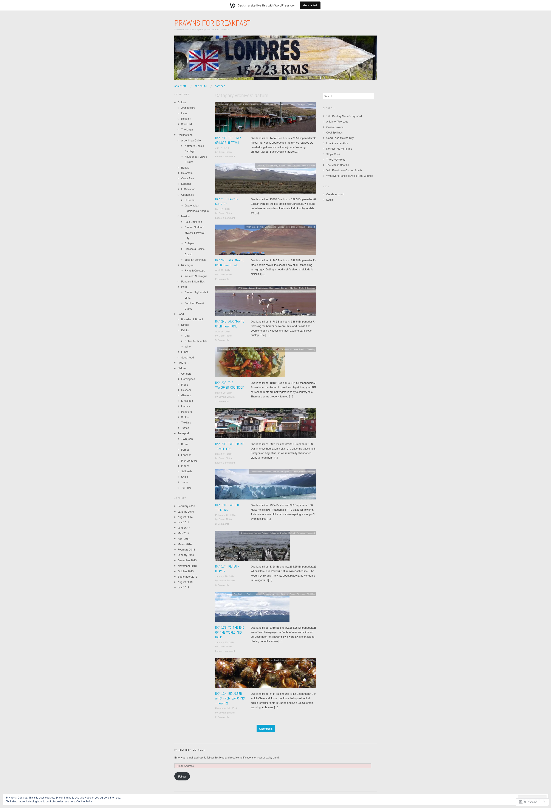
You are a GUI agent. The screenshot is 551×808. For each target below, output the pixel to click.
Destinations (256, 104)
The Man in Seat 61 (337, 165)
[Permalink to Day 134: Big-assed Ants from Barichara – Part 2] (265, 674)
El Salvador (188, 189)
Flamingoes (274, 287)
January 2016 (186, 511)
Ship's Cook (333, 154)
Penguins (301, 532)
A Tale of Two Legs (337, 121)
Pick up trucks (189, 460)
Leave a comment (225, 156)
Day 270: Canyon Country (226, 201)
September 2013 (187, 576)
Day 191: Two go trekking (227, 507)
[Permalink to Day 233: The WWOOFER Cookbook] (250, 363)
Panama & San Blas (193, 281)
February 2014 (186, 549)
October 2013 (186, 571)
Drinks (185, 330)
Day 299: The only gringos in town (228, 140)
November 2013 (187, 566)
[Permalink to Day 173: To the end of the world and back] (252, 608)
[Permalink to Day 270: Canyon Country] (265, 179)
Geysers (285, 287)
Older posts (265, 728)
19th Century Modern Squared (344, 116)
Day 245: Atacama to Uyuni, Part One (229, 323)
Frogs (184, 384)
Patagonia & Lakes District (293, 349)
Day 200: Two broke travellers (229, 446)
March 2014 (185, 544)
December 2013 (187, 560)
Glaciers (269, 410)
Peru (289, 165)
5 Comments (222, 340)
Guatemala (187, 194)
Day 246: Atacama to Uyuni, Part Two (229, 262)
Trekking (311, 104)
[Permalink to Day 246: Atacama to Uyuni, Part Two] (265, 241)
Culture (240, 410)
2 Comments (222, 279)
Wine (188, 346)
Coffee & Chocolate (196, 341)
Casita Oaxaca (335, 127)
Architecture (222, 410)
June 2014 (184, 527)
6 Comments (222, 585)
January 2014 (186, 555)
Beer (187, 335)
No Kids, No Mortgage (339, 148)
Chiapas (190, 243)
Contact (220, 86)
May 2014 (183, 533)
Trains (293, 104)
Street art (186, 124)
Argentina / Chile (191, 140)
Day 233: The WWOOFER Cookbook (229, 385)
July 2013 (183, 587)
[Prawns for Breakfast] (275, 59)
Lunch (302, 226)
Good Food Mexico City (340, 138)
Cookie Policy (84, 801)
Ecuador (186, 183)
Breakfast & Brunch (228, 349)
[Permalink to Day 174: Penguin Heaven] (252, 547)
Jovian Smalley (227, 396)
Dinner (280, 226)
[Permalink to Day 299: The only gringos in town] (265, 118)
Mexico (185, 216)
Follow (182, 776)
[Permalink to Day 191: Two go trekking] (265, 485)
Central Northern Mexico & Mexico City (194, 232)
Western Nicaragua (196, 276)
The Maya (187, 129)
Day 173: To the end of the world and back (229, 632)
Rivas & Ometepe (195, 270)
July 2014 (183, 522)
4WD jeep (250, 226)
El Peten (190, 200)
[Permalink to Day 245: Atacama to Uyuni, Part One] (265, 302)
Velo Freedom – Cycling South (344, 170)
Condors (260, 165)
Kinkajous (187, 400)
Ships (184, 476)
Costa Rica (187, 178)
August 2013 (185, 582)
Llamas (294, 226)
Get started (310, 5)
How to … (183, 362)
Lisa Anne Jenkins (337, 143)
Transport (301, 104)
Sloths (185, 417)
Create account (335, 194)
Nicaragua (187, 265)
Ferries (261, 410)
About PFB (180, 86)
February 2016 (186, 506)
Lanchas (186, 455)
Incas (184, 113)
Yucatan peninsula (195, 259)
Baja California (193, 221)
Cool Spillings (334, 132)
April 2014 (184, 538)
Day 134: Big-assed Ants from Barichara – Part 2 (230, 698)
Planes (292, 594)
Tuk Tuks (186, 487)
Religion (220, 414)
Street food (283, 104)
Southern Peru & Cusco (304, 165)
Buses (221, 104)
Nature (273, 104)
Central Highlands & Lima (237, 104)
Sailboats (186, 471)
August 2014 (185, 517)
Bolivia (260, 226)
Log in (330, 199)
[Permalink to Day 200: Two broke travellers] (265, 424)
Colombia (248, 660)
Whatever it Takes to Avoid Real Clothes (349, 175)
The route (201, 86)
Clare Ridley (225, 152)
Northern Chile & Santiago (302, 287)
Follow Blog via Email (189, 750)
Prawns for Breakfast (212, 23)
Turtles (185, 428)
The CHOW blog (335, 159)
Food (266, 104)
